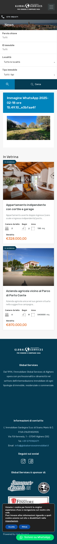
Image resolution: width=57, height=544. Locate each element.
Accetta (11, 527)
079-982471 (12, 17)
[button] (35, 537)
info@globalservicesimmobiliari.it (32, 445)
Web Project (22, 534)
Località (6, 57)
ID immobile (8, 45)
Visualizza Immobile (28, 192)
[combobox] (28, 62)
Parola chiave (9, 33)
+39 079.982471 (30, 441)
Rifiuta (24, 527)
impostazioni (11, 521)
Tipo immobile (9, 70)
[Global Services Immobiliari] (28, 9)
